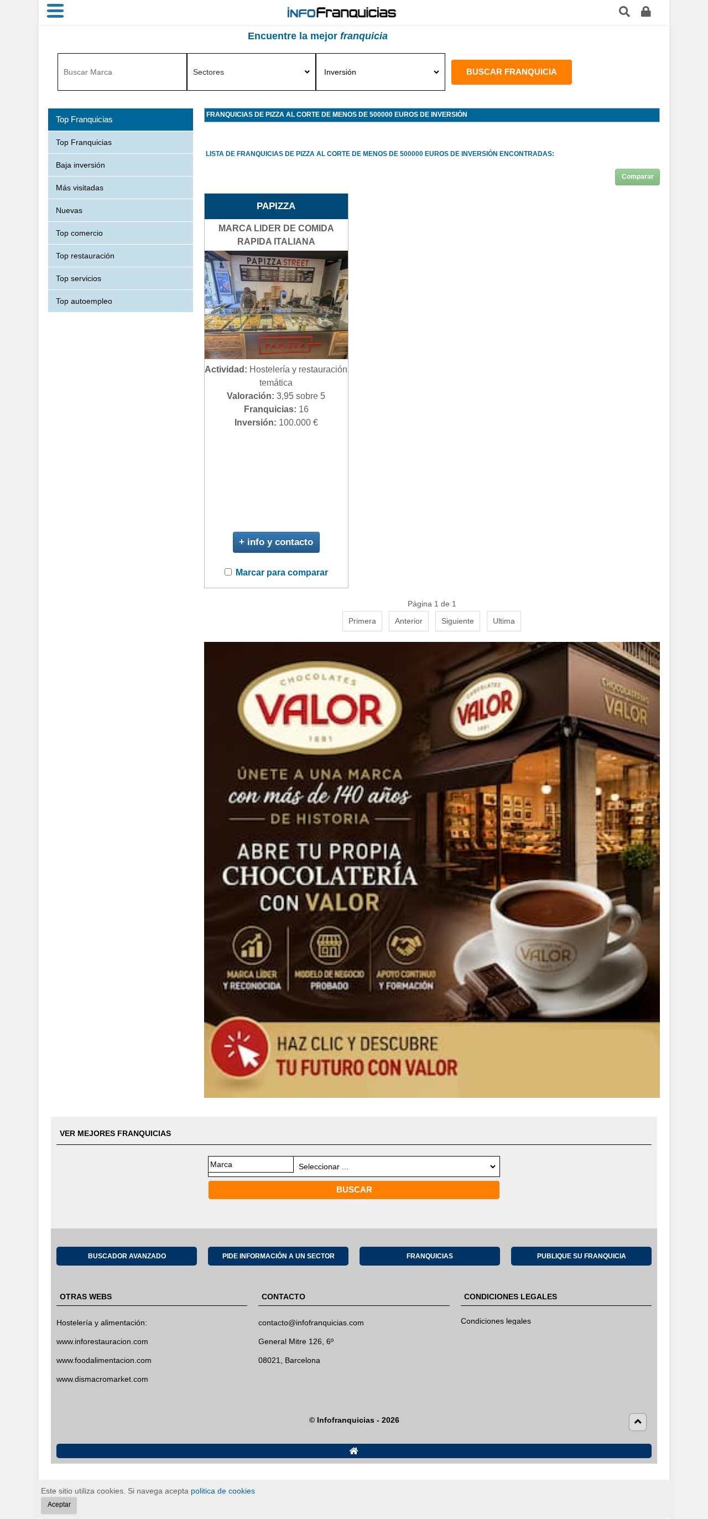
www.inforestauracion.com (102, 1341)
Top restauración (85, 255)
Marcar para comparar (282, 572)
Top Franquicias (84, 142)
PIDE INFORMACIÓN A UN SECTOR (278, 1256)
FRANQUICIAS (430, 1256)
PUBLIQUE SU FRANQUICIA (581, 1256)
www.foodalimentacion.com (104, 1360)
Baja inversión (80, 164)
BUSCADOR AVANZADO (127, 1256)
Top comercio (79, 233)
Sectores (208, 72)
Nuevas (69, 210)
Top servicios (78, 278)
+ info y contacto (276, 542)
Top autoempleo (84, 301)
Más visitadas (79, 187)
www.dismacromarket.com (102, 1379)
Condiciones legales (496, 1321)
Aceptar (59, 1504)
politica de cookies (223, 1490)
